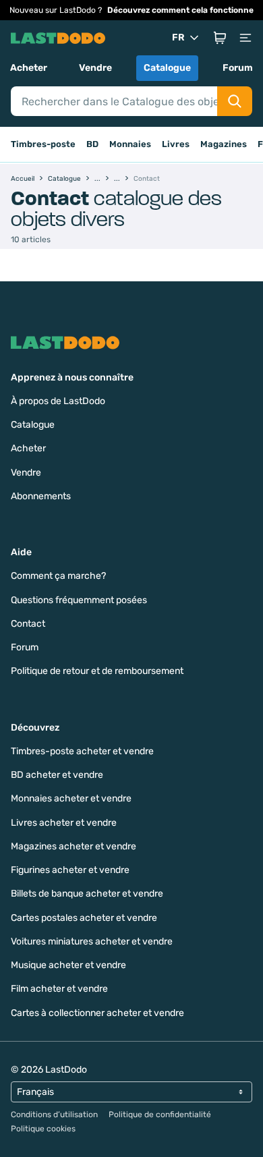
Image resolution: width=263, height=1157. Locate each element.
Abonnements (41, 496)
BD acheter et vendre (57, 775)
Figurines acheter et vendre (70, 870)
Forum (238, 68)
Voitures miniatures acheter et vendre (92, 941)
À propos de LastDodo (58, 401)
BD (92, 144)
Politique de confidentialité (160, 1114)
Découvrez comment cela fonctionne (180, 10)
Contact (28, 623)
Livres (175, 144)
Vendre (95, 68)
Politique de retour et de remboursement (97, 671)
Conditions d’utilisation (54, 1114)
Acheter (28, 68)
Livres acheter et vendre (64, 822)
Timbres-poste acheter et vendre (82, 751)
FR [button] (178, 37)
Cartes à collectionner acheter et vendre (97, 1013)
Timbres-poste (43, 144)
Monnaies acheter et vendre (71, 798)
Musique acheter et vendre (68, 965)
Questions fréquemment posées (79, 600)
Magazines (223, 144)
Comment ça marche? (58, 576)
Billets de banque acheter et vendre (87, 893)
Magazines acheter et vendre (73, 846)
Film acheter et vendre (59, 988)
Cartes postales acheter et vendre (84, 918)
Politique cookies (43, 1128)
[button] (220, 38)
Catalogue (167, 68)
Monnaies (130, 144)
